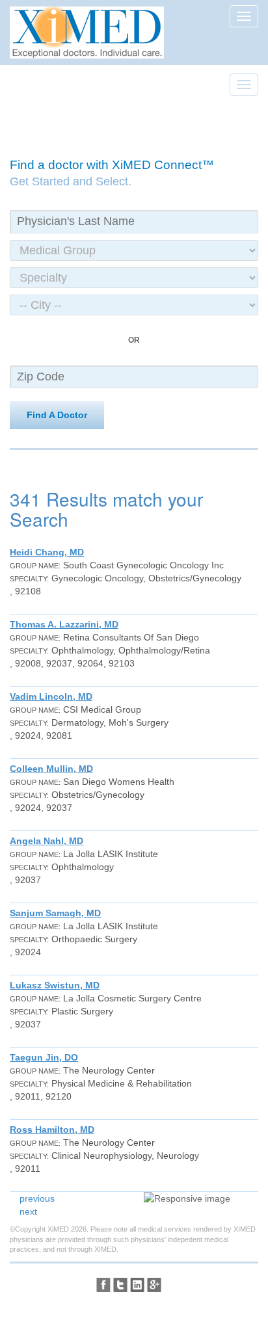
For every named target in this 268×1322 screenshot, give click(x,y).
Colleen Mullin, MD (51, 768)
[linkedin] (137, 1285)
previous (37, 1198)
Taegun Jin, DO (44, 1057)
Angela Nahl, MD (46, 841)
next (28, 1211)
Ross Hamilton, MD (52, 1129)
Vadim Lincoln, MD (51, 696)
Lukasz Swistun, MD (55, 985)
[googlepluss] (154, 1285)
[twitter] (120, 1285)
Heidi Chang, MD (47, 552)
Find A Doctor (57, 415)
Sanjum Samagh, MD (55, 913)
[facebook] (103, 1285)
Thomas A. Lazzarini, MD (64, 624)
